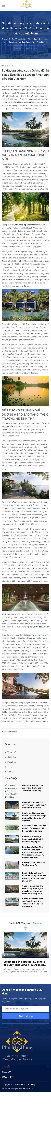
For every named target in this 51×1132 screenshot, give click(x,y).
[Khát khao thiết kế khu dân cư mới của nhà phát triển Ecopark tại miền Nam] (12, 828)
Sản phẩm (11, 762)
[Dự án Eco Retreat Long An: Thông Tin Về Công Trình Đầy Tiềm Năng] (12, 791)
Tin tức (41, 42)
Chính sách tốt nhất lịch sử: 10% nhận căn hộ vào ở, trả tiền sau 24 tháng (34, 805)
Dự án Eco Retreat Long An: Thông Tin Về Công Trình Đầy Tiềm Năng (32, 788)
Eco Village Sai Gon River (22, 39)
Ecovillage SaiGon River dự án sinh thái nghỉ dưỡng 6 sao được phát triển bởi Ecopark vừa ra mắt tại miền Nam (33, 852)
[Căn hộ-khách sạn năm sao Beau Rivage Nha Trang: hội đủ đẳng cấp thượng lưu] (12, 901)
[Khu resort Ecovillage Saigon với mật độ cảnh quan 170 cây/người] (12, 839)
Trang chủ (11, 752)
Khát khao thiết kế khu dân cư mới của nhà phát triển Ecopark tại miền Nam (34, 828)
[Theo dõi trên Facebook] (24, 1089)
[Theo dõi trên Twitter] (29, 1089)
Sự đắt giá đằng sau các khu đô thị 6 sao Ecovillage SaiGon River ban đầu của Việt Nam (25, 964)
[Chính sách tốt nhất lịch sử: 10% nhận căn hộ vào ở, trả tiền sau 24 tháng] (12, 805)
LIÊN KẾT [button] (6, 1067)
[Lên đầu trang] (43, 1119)
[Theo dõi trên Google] (32, 1089)
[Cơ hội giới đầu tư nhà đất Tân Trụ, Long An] (12, 865)
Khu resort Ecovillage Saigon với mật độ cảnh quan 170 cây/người (32, 839)
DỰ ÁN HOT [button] (7, 1077)
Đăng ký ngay (26, 1016)
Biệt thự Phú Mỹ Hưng (26, 1084)
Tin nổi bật (11, 778)
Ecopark (12, 42)
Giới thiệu (11, 757)
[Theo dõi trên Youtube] (26, 1089)
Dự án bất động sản (25, 923)
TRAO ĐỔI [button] (6, 1072)
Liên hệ (10, 772)
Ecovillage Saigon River (27, 42)
